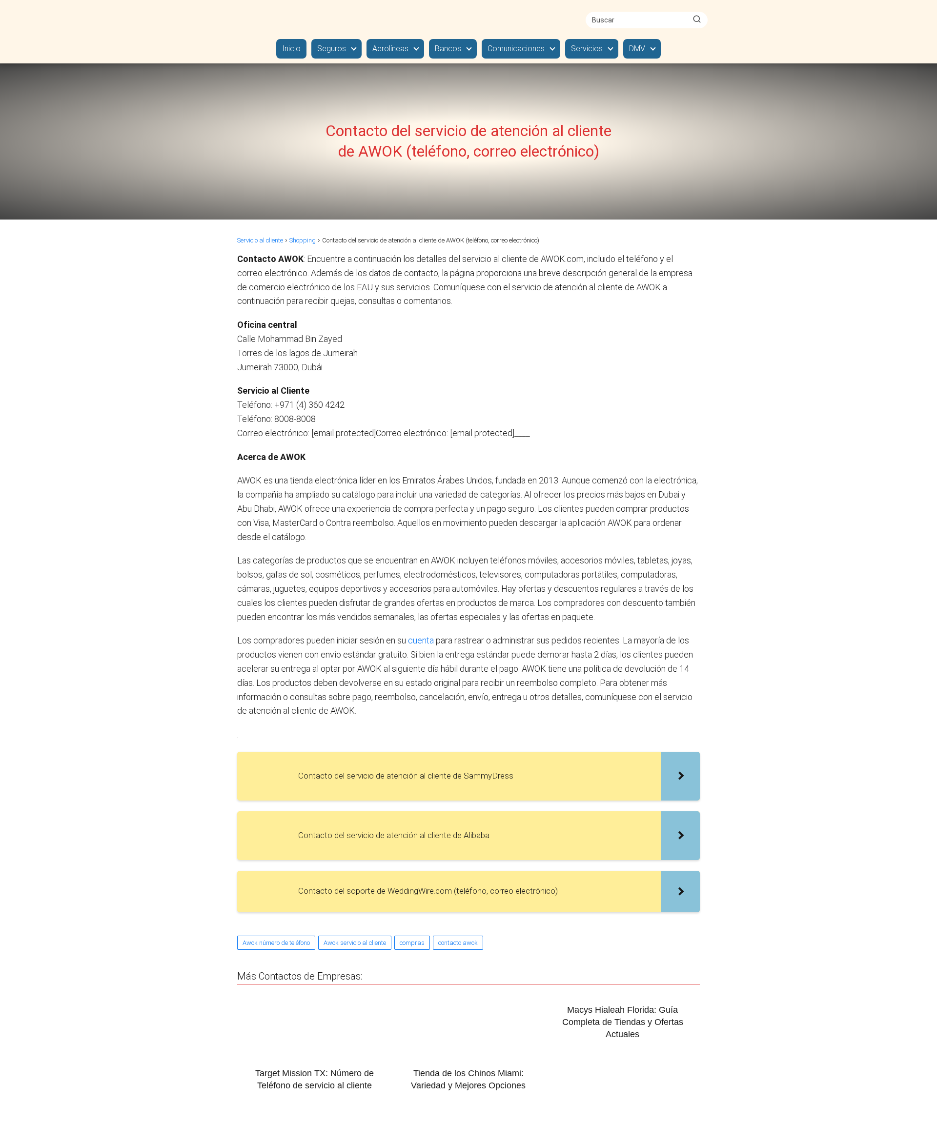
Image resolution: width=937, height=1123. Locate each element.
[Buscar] (697, 19)
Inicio (291, 48)
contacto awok (458, 942)
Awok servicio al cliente (355, 942)
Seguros (331, 48)
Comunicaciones (516, 48)
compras (412, 942)
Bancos (448, 48)
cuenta (422, 640)
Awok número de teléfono (276, 942)
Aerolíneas (390, 48)
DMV (637, 48)
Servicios (587, 48)
